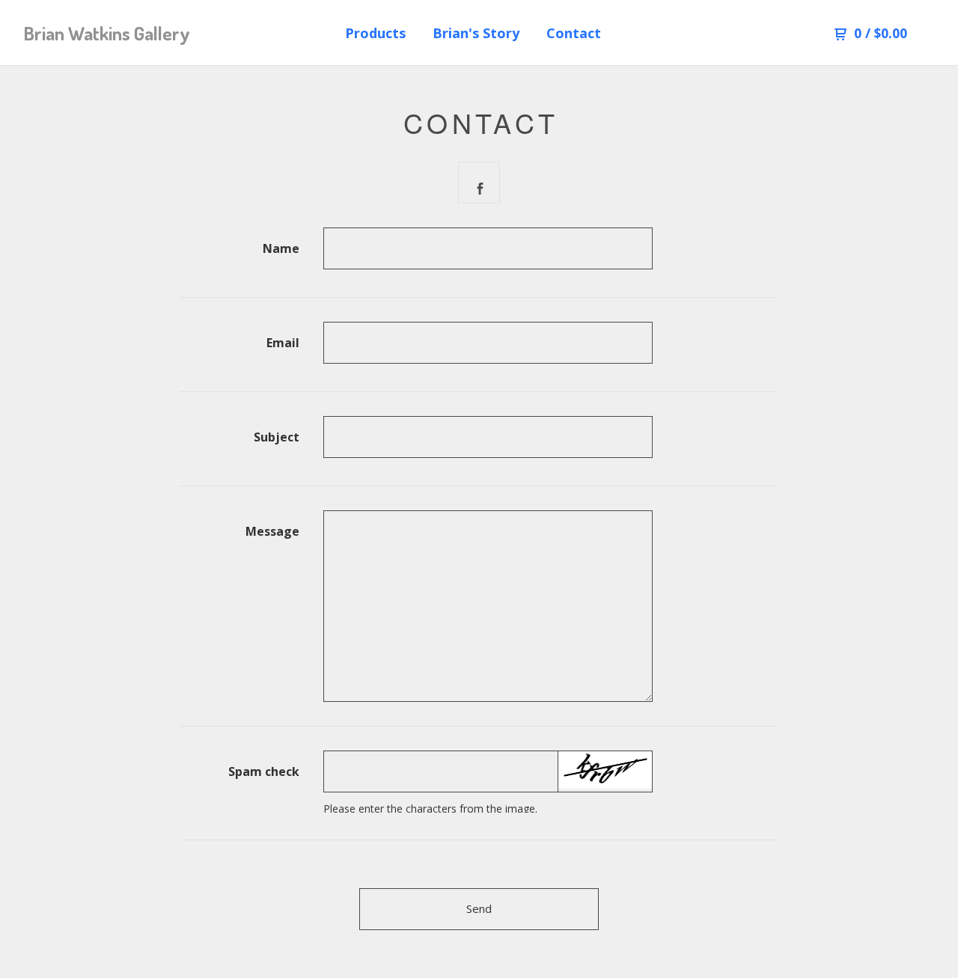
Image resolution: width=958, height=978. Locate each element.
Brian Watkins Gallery (107, 33)
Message (272, 531)
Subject (276, 437)
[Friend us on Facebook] (480, 183)
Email (282, 342)
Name (281, 248)
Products (375, 33)
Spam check (263, 771)
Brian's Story (476, 33)
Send (479, 908)
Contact (573, 33)
